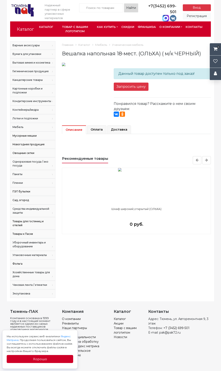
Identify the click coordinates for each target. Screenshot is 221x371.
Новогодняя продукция (28, 144)
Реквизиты (70, 323)
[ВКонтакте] (116, 114)
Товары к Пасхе (23, 233)
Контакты (194, 27)
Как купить (106, 27)
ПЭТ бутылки (21, 191)
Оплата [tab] (97, 129)
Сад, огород (21, 200)
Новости (120, 337)
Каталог (25, 29)
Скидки (127, 27)
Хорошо (40, 359)
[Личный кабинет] (215, 74)
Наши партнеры (74, 328)
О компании (169, 27)
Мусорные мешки (25, 135)
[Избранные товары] (215, 62)
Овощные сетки (23, 153)
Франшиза (147, 27)
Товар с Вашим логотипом (75, 29)
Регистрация (197, 16)
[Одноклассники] (122, 114)
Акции (118, 323)
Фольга (17, 263)
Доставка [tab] (119, 129)
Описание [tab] (74, 130)
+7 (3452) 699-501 (176, 328)
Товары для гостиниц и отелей (28, 223)
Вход (197, 8)
